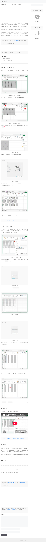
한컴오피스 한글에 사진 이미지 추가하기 (9, 220)
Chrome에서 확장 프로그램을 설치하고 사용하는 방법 (11, 464)
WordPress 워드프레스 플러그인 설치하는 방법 (10, 472)
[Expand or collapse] (27, 56)
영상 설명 (3, 408)
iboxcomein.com (16, 40)
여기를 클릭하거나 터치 (11, 509)
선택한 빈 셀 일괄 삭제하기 (7, 226)
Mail (13, 508)
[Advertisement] (14, 13)
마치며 (2, 444)
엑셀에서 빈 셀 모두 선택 (6, 67)
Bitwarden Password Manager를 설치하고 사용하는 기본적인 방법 (14, 466)
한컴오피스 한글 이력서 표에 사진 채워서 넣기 (10, 469)
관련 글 (2, 461)
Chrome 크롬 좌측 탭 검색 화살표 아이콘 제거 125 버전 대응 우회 (14, 438)
